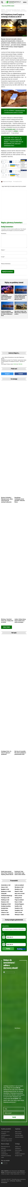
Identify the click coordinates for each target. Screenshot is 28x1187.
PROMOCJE (3, 9)
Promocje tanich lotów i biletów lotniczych (13, 9)
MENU (25, 2)
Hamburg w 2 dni (5, 900)
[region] (14, 1174)
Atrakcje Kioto (4, 908)
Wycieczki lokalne (19, 1137)
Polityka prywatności (20, 1153)
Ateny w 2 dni (4, 887)
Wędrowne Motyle (7, 181)
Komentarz (3, 233)
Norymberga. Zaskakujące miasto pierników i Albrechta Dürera (20, 500)
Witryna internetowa (5, 263)
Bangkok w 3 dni (5, 889)
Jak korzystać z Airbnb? (6, 1139)
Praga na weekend (19, 900)
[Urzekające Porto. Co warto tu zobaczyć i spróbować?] (7, 692)
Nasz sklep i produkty (6, 1150)
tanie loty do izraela (9, 186)
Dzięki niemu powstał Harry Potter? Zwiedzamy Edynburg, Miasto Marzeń (7, 873)
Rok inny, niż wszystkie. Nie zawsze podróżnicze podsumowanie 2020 (20, 753)
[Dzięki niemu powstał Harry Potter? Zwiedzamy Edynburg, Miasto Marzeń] (7, 813)
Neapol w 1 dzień (19, 891)
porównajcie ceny (10, 129)
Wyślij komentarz (7, 271)
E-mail (3, 256)
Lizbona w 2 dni (4, 912)
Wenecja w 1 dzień (19, 914)
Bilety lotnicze (18, 1131)
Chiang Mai (3, 893)
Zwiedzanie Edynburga (6, 895)
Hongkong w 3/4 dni (6, 904)
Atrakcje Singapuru (19, 904)
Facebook (21, 373)
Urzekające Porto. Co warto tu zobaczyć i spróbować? (6, 753)
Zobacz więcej (6, 627)
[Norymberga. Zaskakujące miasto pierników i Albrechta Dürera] (21, 439)
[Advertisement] (14, 205)
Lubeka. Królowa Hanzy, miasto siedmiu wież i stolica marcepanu (20, 620)
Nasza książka (18, 1150)
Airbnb (16, 131)
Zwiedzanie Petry (9, 145)
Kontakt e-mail (18, 1155)
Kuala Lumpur (4, 910)
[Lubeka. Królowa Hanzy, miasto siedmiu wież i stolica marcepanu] (21, 560)
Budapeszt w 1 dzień (6, 891)
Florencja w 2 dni (5, 897)
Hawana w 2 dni (5, 902)
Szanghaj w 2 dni (19, 910)
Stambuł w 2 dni (18, 908)
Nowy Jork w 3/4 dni (19, 893)
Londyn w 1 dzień (5, 914)
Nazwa (3, 250)
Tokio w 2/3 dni (18, 912)
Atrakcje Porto (18, 897)
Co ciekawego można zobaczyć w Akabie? (13, 139)
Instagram (7, 373)
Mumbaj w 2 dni (18, 889)
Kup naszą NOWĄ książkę (8, 5)
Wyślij (14, 1117)
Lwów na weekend (19, 885)
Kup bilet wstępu (19, 1135)
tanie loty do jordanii (20, 186)
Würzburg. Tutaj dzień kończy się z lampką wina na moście (7, 620)
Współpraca (18, 1148)
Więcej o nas (18, 1146)
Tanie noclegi (18, 1133)
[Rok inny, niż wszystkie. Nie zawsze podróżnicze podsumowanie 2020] (21, 692)
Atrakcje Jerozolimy (6, 906)
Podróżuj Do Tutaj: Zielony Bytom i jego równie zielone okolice (20, 873)
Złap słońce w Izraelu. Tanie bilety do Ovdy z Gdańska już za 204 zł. (21, 313)
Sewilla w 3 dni (18, 906)
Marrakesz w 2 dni (19, 887)
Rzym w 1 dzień (18, 902)
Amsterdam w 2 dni (5, 885)
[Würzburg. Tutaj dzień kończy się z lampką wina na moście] (7, 560)
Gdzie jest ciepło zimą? (6, 1140)
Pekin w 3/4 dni (18, 895)
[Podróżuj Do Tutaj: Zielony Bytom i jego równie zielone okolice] (21, 813)
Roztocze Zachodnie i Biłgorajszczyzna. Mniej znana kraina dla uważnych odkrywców (7, 500)
